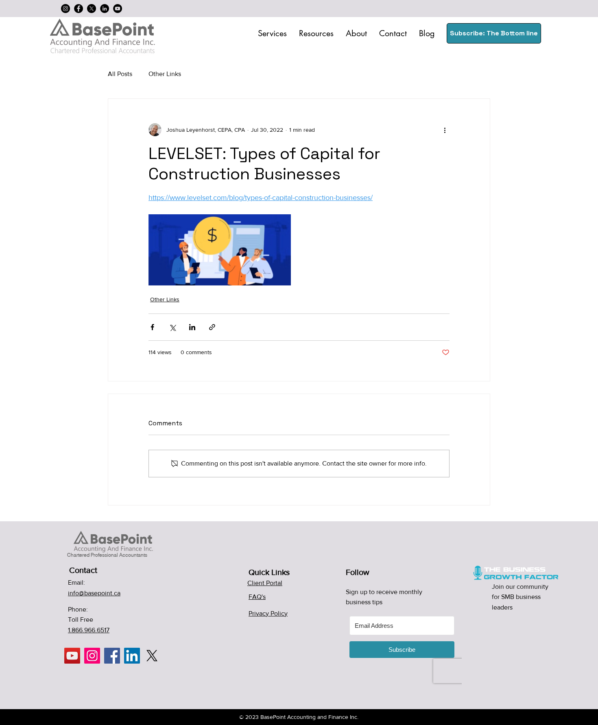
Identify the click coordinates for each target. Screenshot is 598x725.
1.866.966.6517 (88, 630)
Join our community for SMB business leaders (520, 597)
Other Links (164, 73)
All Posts (120, 73)
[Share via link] (212, 327)
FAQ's (257, 596)
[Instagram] (65, 8)
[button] (272, 33)
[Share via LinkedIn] (192, 327)
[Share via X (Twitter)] (172, 327)
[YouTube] (117, 8)
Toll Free (80, 619)
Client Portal (264, 582)
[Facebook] (78, 8)
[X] (91, 8)
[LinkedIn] (104, 8)
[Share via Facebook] (152, 327)
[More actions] (445, 130)
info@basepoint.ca (94, 593)
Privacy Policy (268, 613)
